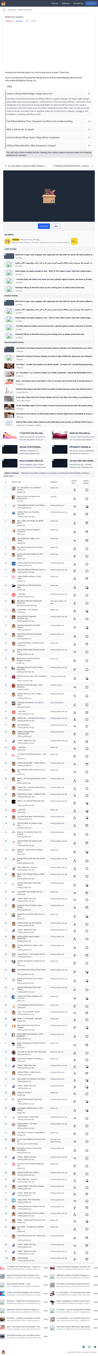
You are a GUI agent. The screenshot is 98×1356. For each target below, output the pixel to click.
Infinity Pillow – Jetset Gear (28, 1117)
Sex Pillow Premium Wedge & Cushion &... (28, 530)
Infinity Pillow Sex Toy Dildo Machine (28, 513)
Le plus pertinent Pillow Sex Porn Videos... (30, 555)
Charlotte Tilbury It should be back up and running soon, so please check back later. (50, 287)
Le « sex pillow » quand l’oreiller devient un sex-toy (27, 166)
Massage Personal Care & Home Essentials (30, 668)
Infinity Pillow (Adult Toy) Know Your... (29, 1100)
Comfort (38, 425)
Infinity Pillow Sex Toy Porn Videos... (31, 1213)
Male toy (66, 3)
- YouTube (21, 594)
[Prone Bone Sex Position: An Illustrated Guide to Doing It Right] (9, 415)
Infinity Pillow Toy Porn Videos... (30, 923)
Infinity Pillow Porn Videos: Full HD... (31, 1206)
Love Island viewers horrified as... (30, 1058)
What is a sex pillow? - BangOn (29, 1018)
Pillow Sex (20, 351)
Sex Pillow (19, 258)
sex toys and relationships (27, 1144)
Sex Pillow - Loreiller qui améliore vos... (30, 1228)
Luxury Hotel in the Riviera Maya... (31, 1186)
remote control (23, 689)
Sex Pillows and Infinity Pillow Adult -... (31, 971)
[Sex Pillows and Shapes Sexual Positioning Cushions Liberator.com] (9, 349)
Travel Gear (20, 425)
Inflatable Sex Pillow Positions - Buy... (29, 586)
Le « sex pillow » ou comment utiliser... (29, 488)
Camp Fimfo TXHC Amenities (28, 1199)
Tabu (18, 401)
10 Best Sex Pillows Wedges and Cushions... (29, 997)
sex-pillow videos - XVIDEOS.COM (30, 643)
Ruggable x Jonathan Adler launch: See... (31, 915)
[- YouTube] (9, 281)
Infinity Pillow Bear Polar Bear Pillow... (29, 884)
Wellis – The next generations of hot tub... (31, 779)
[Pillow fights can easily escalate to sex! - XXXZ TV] (9, 272)
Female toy (78, 3)
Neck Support (29, 425)
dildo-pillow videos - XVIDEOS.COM (31, 794)
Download (91, 3)
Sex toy (55, 3)
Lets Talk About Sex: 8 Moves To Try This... (31, 770)
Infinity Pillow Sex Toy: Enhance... (30, 563)
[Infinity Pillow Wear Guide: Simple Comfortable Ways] (9, 423)
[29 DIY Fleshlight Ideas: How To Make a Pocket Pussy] (9, 407)
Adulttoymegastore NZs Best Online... (28, 626)
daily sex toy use (24, 1054)
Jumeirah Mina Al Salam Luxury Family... (29, 906)
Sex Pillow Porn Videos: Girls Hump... (28, 539)
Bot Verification (23, 725)
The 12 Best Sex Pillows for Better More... (30, 522)
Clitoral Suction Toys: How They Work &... (31, 677)
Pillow (23, 401)
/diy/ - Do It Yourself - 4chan (28, 1012)
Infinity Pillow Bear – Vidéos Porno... (31, 763)
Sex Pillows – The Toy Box (27, 609)
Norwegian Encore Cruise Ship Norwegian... (29, 1149)
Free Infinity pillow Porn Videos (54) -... (31, 1236)
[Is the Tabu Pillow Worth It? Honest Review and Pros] (9, 399)
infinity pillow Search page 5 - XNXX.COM (29, 937)
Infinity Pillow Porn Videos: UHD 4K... (30, 946)
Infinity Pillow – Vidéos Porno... (29, 1072)
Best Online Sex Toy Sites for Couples (28, 1026)
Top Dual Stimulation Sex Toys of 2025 (30, 703)
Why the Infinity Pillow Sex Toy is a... (31, 569)
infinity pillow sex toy (25, 516)
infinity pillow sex (24, 508)
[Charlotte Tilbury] (9, 289)
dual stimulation (23, 707)
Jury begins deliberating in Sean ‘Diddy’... (30, 1109)
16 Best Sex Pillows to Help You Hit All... (31, 962)
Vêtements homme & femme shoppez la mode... (28, 659)
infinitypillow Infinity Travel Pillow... (31, 505)
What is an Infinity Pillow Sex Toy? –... (30, 802)
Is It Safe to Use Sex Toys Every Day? (31, 1052)
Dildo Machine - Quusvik (27, 867)
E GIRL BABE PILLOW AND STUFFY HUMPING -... (30, 1035)
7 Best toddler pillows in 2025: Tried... (29, 577)
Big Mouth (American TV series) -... (31, 547)
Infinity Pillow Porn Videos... (28, 1172)
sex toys (20, 501)
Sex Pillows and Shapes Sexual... (30, 892)
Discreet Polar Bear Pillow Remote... (31, 816)
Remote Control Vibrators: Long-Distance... (30, 686)
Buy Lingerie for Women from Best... (31, 1079)
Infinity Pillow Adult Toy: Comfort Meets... (30, 979)
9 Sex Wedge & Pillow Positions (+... (31, 1005)
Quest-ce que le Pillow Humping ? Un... (30, 1165)
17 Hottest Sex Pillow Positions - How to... (31, 755)
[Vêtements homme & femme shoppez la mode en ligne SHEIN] (9, 358)
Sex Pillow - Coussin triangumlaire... (31, 1132)
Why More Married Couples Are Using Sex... (29, 602)
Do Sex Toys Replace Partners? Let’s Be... (31, 1140)
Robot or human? (25, 10)
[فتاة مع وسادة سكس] (9, 264)
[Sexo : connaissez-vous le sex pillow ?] (9, 382)
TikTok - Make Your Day (26, 740)
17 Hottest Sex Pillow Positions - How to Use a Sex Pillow (71, 166)
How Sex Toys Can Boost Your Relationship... (28, 497)
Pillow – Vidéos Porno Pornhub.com (31, 1220)
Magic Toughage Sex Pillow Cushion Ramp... (31, 1044)
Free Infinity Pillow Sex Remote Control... (29, 635)
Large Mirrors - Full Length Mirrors (31, 954)
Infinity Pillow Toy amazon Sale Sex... (29, 824)
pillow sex (21, 492)
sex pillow (12, 10)
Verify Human (22, 1258)
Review (28, 401)
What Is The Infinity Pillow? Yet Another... (29, 833)
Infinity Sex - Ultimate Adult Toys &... (31, 718)
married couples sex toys (27, 605)
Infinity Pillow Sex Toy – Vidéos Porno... (29, 695)
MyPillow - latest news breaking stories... (29, 851)
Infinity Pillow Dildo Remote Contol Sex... (31, 650)
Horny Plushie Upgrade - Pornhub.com (27, 617)
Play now (74, 241)
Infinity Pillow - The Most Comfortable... (27, 1124)
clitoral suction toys (25, 680)
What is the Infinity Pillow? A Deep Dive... (30, 875)
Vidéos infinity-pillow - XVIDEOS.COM (26, 733)
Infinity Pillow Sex (22, 392)
